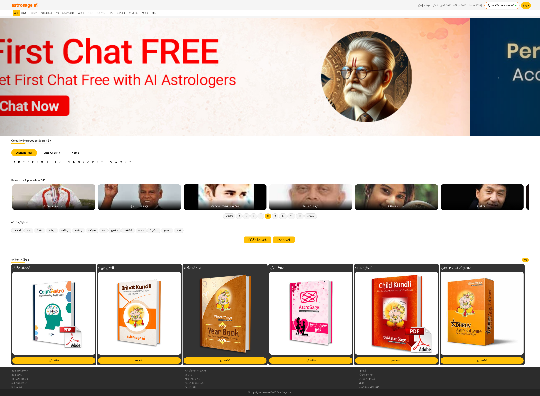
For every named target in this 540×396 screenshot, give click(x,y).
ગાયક (141, 230)
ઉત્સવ (145, 13)
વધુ (525, 259)
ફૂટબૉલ (167, 230)
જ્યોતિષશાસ (46, 13)
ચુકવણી (362, 370)
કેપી (111, 13)
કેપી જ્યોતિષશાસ (19, 383)
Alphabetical (24, 152)
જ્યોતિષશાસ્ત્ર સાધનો (195, 370)
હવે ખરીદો (54, 360)
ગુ (526, 5)
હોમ (420, 5)
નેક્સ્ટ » (310, 216)
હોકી (178, 230)
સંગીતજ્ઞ (79, 230)
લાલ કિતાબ (101, 13)
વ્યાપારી (17, 230)
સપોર (361, 383)
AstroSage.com (284, 392)
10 (283, 216)
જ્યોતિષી (128, 230)
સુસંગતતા (121, 13)
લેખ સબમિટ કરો (192, 379)
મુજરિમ (114, 230)
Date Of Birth (52, 152)
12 (300, 216)
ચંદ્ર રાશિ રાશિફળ (19, 379)
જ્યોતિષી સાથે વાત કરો (501, 5)
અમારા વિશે (190, 387)
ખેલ (103, 230)
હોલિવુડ (52, 230)
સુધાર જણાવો (284, 239)
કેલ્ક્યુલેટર (134, 13)
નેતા (29, 230)
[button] (40, 77)
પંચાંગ (90, 13)
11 (291, 216)
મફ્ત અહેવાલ (68, 13)
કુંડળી (435, 5)
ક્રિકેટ (40, 230)
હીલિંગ (81, 13)
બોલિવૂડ (65, 230)
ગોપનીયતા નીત (366, 374)
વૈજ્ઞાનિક (154, 230)
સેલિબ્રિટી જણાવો (257, 239)
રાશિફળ (427, 5)
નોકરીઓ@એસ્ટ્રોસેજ (369, 387)
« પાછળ (229, 216)
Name (75, 152)
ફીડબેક (188, 374)
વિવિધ (154, 13)
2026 (24, 13)
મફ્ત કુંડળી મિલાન (19, 370)
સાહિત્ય (92, 230)
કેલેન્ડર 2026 (474, 5)
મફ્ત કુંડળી (16, 374)
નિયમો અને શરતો (367, 379)
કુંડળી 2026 (445, 5)
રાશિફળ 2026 (459, 5)
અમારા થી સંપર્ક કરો (194, 383)
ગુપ (57, 13)
